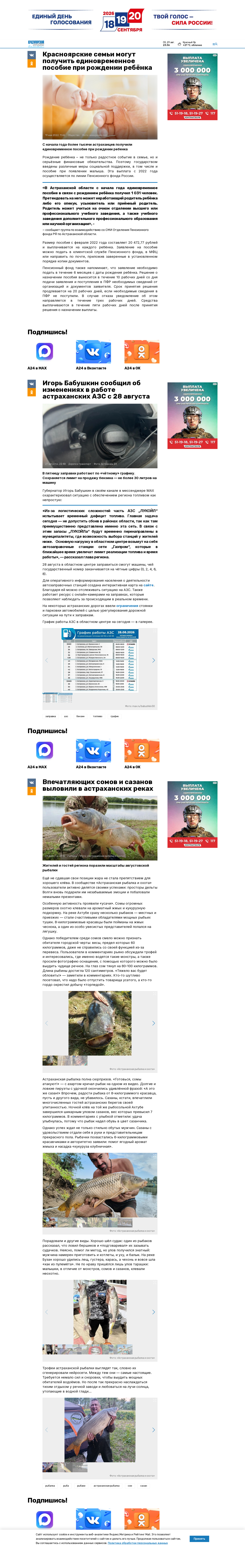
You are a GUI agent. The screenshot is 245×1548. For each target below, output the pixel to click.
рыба (66, 1485)
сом (130, 1485)
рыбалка (50, 1485)
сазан (143, 1485)
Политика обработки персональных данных (138, 1543)
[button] (153, 660)
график (115, 716)
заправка (50, 716)
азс (66, 716)
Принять (199, 1538)
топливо (97, 716)
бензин (80, 716)
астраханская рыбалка (107, 1485)
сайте (149, 585)
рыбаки (81, 1485)
